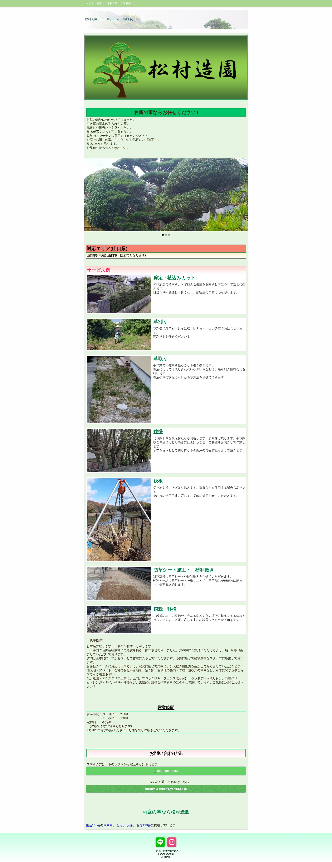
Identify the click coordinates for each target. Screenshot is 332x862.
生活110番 (93, 825)
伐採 (129, 825)
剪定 (119, 825)
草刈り (108, 825)
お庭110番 (143, 825)
